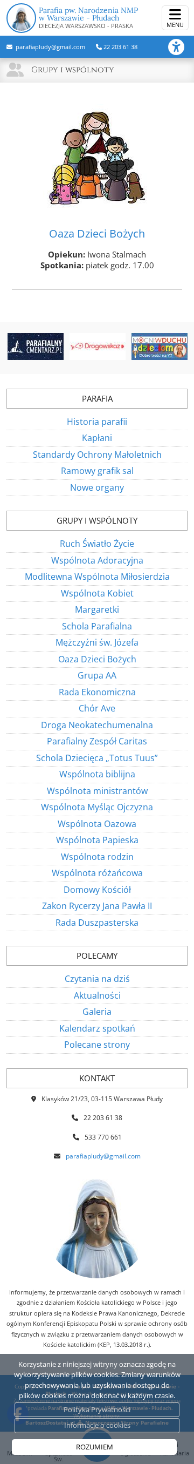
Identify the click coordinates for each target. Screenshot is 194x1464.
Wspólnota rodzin (97, 857)
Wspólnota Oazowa (97, 824)
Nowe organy (97, 487)
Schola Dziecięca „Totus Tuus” (97, 758)
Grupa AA (97, 675)
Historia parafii (97, 422)
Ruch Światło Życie (97, 544)
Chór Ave (97, 708)
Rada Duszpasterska (97, 922)
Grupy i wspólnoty (72, 70)
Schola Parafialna (97, 626)
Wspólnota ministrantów (97, 791)
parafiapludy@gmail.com (49, 47)
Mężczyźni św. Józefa (97, 642)
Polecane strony (97, 1044)
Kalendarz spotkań (97, 1028)
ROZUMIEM (94, 1447)
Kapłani (97, 438)
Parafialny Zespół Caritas (97, 741)
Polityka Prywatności (97, 1409)
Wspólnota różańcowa (97, 873)
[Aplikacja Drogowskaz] (97, 346)
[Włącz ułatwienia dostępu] (181, 47)
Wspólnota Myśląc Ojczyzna (97, 807)
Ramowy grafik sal (97, 471)
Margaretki (97, 609)
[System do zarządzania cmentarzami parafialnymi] (35, 346)
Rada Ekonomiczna (97, 692)
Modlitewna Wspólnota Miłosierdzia (97, 576)
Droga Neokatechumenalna (97, 725)
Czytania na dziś (97, 979)
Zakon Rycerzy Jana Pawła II (97, 906)
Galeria (97, 1012)
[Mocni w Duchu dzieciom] (159, 346)
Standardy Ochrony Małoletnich (97, 454)
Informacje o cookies (97, 1425)
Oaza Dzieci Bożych (97, 659)
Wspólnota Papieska (97, 840)
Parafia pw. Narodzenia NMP (88, 17)
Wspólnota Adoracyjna (97, 560)
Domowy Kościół (97, 890)
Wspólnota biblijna (97, 774)
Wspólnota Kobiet (97, 593)
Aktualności (97, 995)
